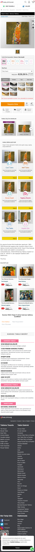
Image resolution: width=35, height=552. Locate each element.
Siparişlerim (13, 421)
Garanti (19, 523)
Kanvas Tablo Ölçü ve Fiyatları (26, 435)
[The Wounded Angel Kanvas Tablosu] (26, 271)
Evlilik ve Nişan (4, 443)
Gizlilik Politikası (15, 542)
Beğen (26, 105)
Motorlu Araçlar (22, 475)
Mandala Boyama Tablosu (25, 505)
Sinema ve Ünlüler (22, 490)
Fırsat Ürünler (21, 513)
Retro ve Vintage (22, 486)
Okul (19, 481)
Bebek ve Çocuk (5, 439)
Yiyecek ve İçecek (23, 500)
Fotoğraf (20, 464)
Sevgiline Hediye (5, 437)
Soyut (19, 488)
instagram (7, 527)
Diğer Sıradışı (21, 507)
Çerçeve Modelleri (23, 443)
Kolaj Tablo (3, 433)
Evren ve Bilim (21, 462)
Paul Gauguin (4, 281)
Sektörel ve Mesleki (23, 511)
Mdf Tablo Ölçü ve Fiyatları (25, 439)
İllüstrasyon (21, 469)
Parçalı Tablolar (4, 448)
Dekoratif (20, 458)
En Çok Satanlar (22, 431)
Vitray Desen (21, 502)
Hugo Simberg (22, 281)
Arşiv (19, 450)
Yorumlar (20, 521)
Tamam (17, 547)
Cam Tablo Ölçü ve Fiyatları (25, 437)
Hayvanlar (20, 479)
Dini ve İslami (21, 460)
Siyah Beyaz (21, 492)
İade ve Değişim (26, 421)
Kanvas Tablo (21, 428)
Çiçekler (20, 456)
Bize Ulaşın (21, 519)
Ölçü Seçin (5, 71)
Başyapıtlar (21, 452)
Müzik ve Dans (22, 477)
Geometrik (20, 467)
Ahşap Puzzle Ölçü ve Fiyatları (26, 441)
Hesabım (19, 421)
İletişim (33, 421)
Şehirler (20, 494)
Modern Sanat (21, 473)
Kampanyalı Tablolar (23, 509)
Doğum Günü (4, 441)
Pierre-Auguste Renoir (24, 305)
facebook (7, 520)
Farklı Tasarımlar (4, 445)
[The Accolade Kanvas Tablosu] (9, 295)
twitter (6, 524)
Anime (19, 448)
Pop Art (20, 483)
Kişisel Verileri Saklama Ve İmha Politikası (25, 528)
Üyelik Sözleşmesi (22, 531)
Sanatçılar (20, 433)
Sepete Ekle (12, 104)
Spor (19, 496)
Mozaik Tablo (4, 431)
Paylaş (31, 105)
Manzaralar (21, 471)
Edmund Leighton (5, 305)
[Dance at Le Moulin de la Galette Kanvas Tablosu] (26, 295)
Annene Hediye (4, 435)
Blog (19, 525)
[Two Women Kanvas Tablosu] (9, 271)
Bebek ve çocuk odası (24, 454)
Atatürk (20, 445)
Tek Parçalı (3, 428)
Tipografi (20, 498)
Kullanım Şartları (22, 533)
